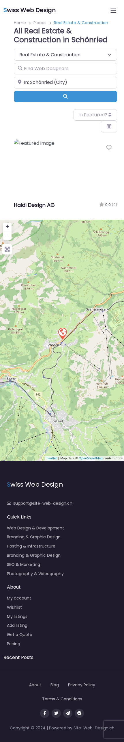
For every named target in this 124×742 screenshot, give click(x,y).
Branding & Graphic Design (34, 537)
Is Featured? (93, 114)
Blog (54, 685)
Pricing (13, 644)
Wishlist (14, 607)
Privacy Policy (81, 685)
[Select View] (109, 126)
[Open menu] (113, 11)
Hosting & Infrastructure (31, 546)
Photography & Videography (35, 574)
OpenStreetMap (91, 458)
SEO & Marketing (23, 564)
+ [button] (7, 226)
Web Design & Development (35, 528)
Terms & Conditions (62, 699)
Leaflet (52, 458)
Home (20, 23)
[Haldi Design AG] (62, 333)
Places (39, 23)
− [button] (7, 234)
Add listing (17, 625)
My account (19, 598)
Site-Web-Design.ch (94, 728)
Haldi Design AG (34, 205)
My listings (17, 616)
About (35, 685)
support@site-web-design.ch (42, 503)
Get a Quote (19, 634)
